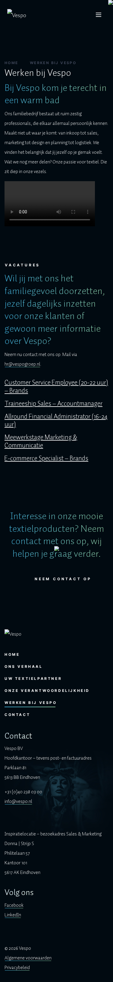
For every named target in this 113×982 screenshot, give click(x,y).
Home (11, 62)
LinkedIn (13, 914)
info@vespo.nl (18, 801)
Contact (17, 714)
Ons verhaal (24, 666)
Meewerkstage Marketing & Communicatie (41, 441)
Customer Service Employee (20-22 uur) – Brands (56, 387)
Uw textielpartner (33, 678)
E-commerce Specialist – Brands (46, 458)
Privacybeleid (17, 967)
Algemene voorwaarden (28, 958)
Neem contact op (63, 579)
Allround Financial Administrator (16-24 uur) (56, 421)
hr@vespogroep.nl (22, 364)
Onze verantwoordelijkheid (47, 690)
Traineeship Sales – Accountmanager (53, 404)
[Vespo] (16, 14)
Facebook (14, 905)
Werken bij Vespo (31, 702)
